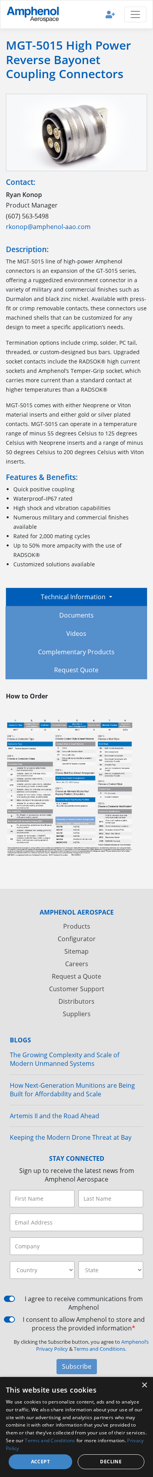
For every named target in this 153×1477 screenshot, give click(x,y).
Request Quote (76, 670)
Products (76, 926)
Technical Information (74, 597)
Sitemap (76, 951)
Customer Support (76, 989)
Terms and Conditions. (100, 1348)
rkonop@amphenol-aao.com (48, 226)
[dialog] (76, 1427)
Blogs (20, 1040)
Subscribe (76, 1366)
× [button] (144, 1385)
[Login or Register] (110, 14)
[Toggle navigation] (135, 14)
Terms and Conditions (50, 1440)
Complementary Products (76, 652)
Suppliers (77, 1014)
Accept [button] (40, 1461)
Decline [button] (111, 1461)
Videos (76, 633)
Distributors (76, 1001)
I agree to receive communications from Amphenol (84, 1303)
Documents (76, 615)
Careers (76, 964)
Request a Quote (76, 976)
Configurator (77, 939)
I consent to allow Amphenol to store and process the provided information (84, 1323)
